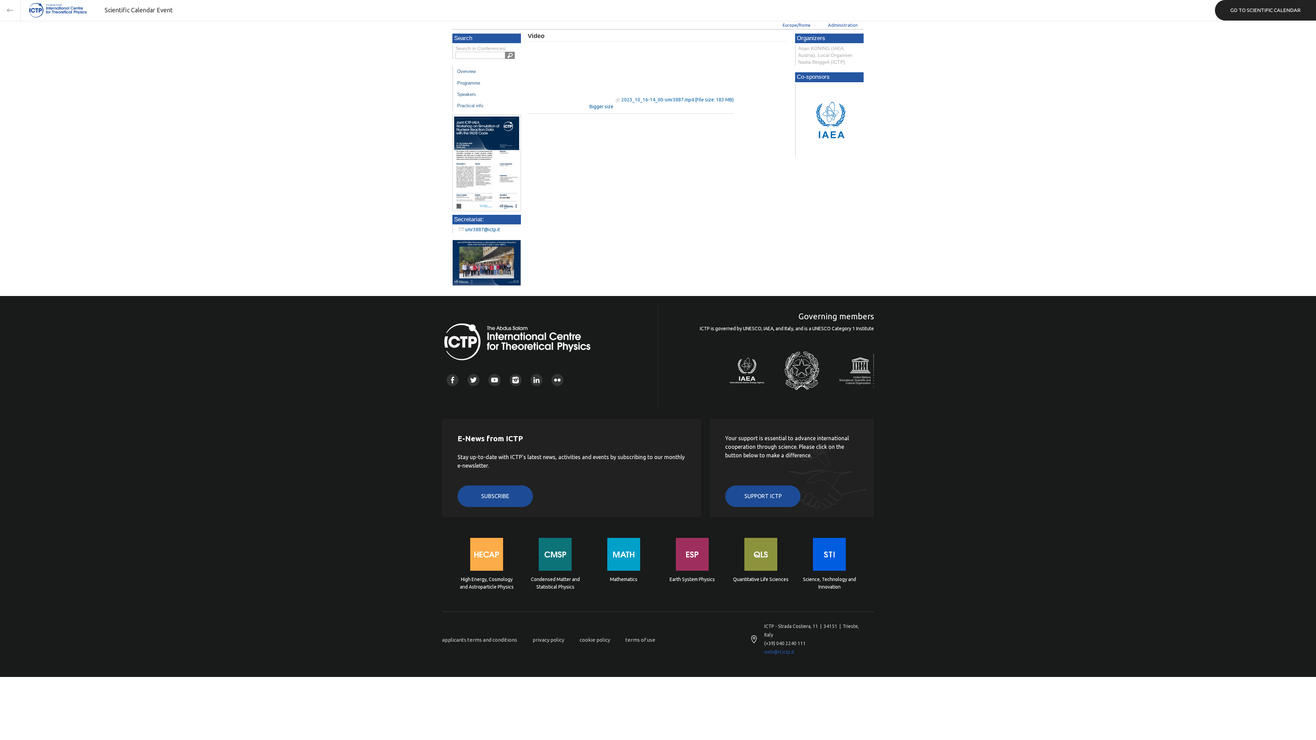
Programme (468, 83)
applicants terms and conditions (479, 640)
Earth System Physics (692, 579)
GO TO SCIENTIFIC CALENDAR (1265, 10)
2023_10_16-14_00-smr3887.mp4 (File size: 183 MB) (677, 99)
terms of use (640, 640)
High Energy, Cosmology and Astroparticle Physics (487, 583)
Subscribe (495, 496)
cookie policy (595, 640)
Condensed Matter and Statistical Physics (555, 583)
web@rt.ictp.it (779, 652)
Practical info (470, 105)
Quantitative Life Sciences (761, 579)
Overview (466, 71)
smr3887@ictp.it (482, 229)
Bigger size (601, 106)
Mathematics (623, 579)
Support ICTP (763, 496)
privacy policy (548, 640)
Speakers (466, 94)
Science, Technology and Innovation (829, 583)
